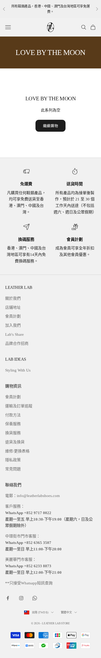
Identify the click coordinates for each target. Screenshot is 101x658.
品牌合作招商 (16, 343)
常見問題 (13, 469)
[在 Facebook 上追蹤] (7, 598)
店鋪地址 (13, 307)
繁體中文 (66, 612)
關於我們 (13, 298)
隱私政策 (13, 460)
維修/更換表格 (17, 451)
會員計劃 (13, 316)
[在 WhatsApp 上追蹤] (34, 598)
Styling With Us (18, 370)
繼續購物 (50, 126)
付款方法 (13, 415)
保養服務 (13, 424)
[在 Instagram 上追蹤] (21, 598)
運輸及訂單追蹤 (18, 406)
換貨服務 (13, 433)
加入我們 (13, 325)
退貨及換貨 (15, 442)
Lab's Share (14, 334)
